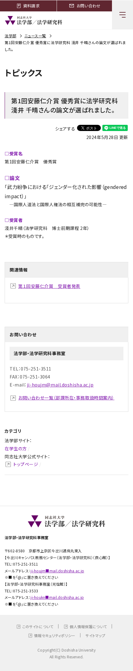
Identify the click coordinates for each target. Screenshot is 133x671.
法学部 (10, 35)
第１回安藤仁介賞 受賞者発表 (49, 286)
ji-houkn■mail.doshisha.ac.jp (57, 597)
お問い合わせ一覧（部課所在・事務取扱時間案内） (66, 398)
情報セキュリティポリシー (54, 635)
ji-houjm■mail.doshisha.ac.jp (57, 570)
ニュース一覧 (35, 35)
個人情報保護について (88, 626)
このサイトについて (38, 626)
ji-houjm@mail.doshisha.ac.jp (60, 385)
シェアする (65, 128)
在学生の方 (16, 448)
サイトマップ (95, 635)
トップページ (25, 464)
